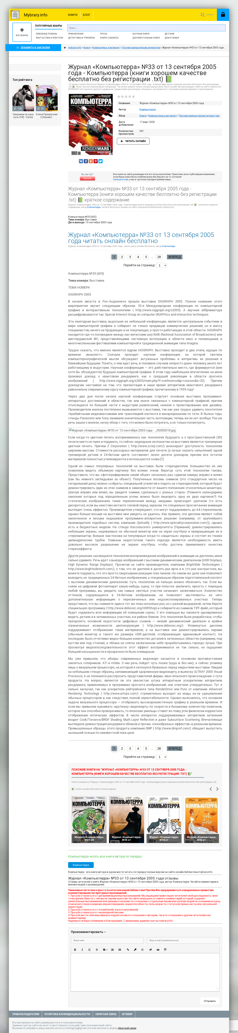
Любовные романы (46, 34)
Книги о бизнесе (109, 38)
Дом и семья (172, 38)
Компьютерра (148, 109)
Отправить (210, 1001)
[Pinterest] (96, 161)
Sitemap (127, 1014)
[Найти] (222, 27)
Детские (169, 34)
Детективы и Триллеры (81, 38)
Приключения (75, 34)
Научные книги (140, 34)
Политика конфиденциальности (67, 1014)
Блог (86, 15)
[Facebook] (86, 161)
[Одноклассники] (91, 161)
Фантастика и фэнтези (49, 38)
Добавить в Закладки (35, 47)
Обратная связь (106, 1014)
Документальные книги (146, 38)
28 (159, 257)
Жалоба (87, 178)
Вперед (175, 257)
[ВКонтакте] (81, 161)
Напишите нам (120, 179)
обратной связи (127, 1028)
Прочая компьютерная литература (199, 115)
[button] (75, 949)
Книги (73, 15)
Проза (103, 34)
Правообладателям (25, 1014)
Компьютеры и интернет (162, 115)
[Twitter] (100, 161)
